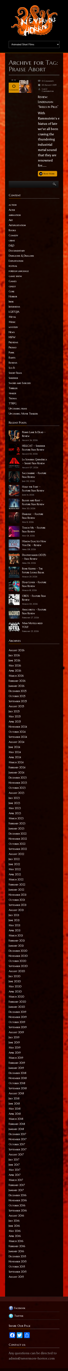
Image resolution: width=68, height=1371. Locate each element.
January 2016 (16, 1251)
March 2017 (16, 1180)
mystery (13, 327)
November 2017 (17, 1139)
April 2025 (15, 721)
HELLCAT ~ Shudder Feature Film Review (33, 447)
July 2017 (14, 1159)
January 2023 (16, 828)
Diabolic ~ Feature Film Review (32, 516)
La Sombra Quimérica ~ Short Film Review (34, 461)
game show (15, 276)
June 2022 (14, 864)
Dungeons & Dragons (21, 255)
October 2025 (17, 696)
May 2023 (15, 808)
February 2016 (17, 1246)
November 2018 (18, 1078)
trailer (12, 393)
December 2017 (17, 1134)
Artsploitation (17, 225)
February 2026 (17, 680)
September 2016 (18, 1210)
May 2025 (15, 716)
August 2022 (16, 854)
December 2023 (18, 777)
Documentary (17, 250)
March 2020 (16, 996)
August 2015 (16, 1276)
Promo (13, 347)
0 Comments (48, 81)
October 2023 (17, 787)
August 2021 (16, 910)
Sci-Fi (12, 367)
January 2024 (16, 772)
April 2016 (15, 1236)
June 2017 (14, 1164)
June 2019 (14, 1042)
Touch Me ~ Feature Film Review (34, 529)
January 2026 (16, 686)
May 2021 (14, 925)
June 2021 (14, 920)
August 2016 (16, 1215)
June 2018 (14, 1103)
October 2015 (17, 1266)
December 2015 (17, 1256)
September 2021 (17, 905)
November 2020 (18, 956)
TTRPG (13, 403)
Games (13, 281)
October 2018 (17, 1083)
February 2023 (17, 823)
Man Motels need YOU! (32, 625)
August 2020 (17, 971)
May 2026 (15, 665)
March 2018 (16, 1119)
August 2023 (16, 793)
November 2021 (17, 894)
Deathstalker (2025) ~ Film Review (34, 556)
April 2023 (15, 813)
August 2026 (16, 650)
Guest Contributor (48, 90)
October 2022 (17, 843)
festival (13, 266)
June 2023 (14, 803)
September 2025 (18, 701)
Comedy (13, 235)
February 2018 (17, 1124)
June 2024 (14, 747)
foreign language (19, 271)
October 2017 (17, 1144)
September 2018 (18, 1088)
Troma (13, 398)
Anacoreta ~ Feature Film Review (34, 611)
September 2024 (18, 737)
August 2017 (16, 1154)
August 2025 (16, 706)
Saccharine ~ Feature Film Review (34, 475)
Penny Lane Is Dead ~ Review (34, 434)
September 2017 (17, 1149)
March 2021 (16, 935)
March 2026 (16, 675)
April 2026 (15, 670)
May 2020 (15, 986)
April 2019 (15, 1052)
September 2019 (18, 1027)
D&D (11, 245)
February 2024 (17, 767)
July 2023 (14, 798)
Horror (13, 296)
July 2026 (14, 655)
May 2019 (14, 1047)
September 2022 (18, 849)
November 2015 (17, 1261)
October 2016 (17, 1205)
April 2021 (14, 930)
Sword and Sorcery (20, 383)
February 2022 (17, 884)
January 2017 (16, 1190)
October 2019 (17, 1022)
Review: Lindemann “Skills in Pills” (48, 102)
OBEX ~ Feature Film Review (34, 597)
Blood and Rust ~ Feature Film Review (33, 502)
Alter (12, 210)
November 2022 (18, 838)
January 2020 (17, 1006)
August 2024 (16, 742)
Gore (12, 291)
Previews (13, 342)
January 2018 (16, 1129)
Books (12, 230)
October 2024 (17, 731)
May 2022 (15, 869)
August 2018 (16, 1093)
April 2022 (15, 874)
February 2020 (17, 1001)
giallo (12, 286)
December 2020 (18, 950)
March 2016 (16, 1241)
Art (11, 220)
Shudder (13, 378)
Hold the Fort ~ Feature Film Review (33, 488)
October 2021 (17, 900)
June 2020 (15, 981)
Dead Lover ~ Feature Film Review (34, 584)
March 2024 (16, 762)
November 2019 (18, 1017)
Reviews (13, 362)
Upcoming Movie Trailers (23, 413)
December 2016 (17, 1195)
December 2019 (17, 1012)
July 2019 (14, 1037)
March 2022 (16, 879)
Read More (49, 173)
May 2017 (14, 1169)
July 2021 (14, 915)
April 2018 (15, 1113)
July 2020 (14, 976)
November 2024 (18, 726)
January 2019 (16, 1068)
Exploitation (16, 260)
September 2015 (17, 1271)
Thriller (13, 388)
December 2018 (17, 1073)
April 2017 (14, 1175)
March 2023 (16, 818)
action (13, 204)
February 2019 (17, 1062)
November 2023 (18, 782)
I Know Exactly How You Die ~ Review (34, 543)
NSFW (12, 337)
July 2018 (14, 1098)
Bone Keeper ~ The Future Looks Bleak (33, 570)
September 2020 (18, 966)
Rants (12, 357)
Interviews (14, 306)
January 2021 (16, 945)
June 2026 (14, 660)
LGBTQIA (14, 311)
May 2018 (14, 1108)
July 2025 (14, 711)
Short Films (15, 373)
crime (12, 240)
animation (15, 215)
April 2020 (15, 991)
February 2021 (17, 940)
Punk (11, 352)
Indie (11, 301)
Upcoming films (18, 408)
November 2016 (18, 1200)
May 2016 (15, 1231)
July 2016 (14, 1220)
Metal (12, 317)
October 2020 (17, 961)
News (12, 332)
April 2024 (15, 757)
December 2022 (17, 833)
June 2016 (14, 1225)
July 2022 (14, 859)
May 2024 (15, 752)
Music (12, 322)
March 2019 (16, 1057)
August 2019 (16, 1032)
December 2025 (17, 691)
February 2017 (17, 1185)
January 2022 (16, 889)
